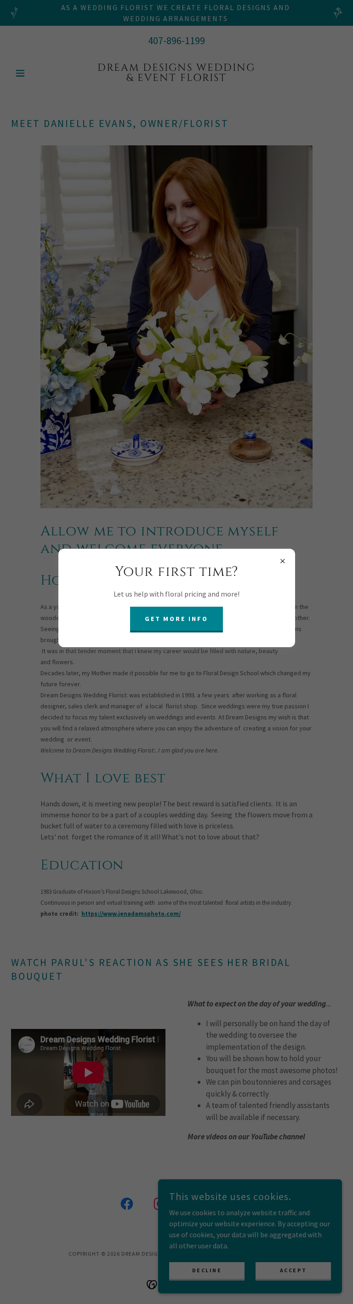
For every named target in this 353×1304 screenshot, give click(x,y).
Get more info (177, 619)
